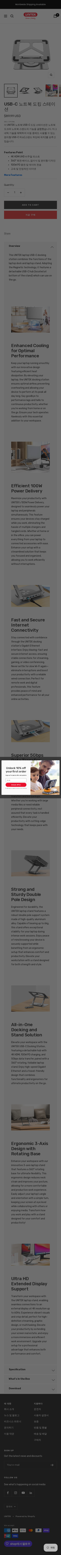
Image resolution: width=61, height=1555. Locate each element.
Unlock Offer (16, 785)
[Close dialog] (57, 762)
